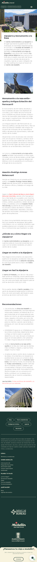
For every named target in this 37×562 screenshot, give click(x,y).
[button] (34, 549)
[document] (18, 281)
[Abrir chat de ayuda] (32, 558)
